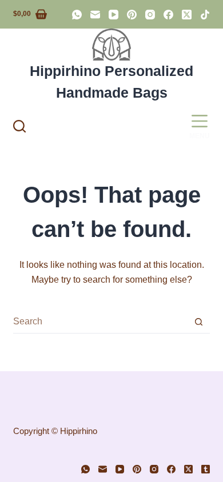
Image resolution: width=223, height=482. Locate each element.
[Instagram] (150, 14)
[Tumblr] (205, 469)
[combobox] (100, 321)
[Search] (19, 126)
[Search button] (199, 322)
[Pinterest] (132, 14)
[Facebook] (168, 14)
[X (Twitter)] (187, 14)
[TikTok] (205, 14)
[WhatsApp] (77, 14)
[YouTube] (113, 14)
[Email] (95, 14)
